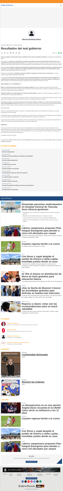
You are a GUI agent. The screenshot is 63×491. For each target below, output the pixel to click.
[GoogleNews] (34, 481)
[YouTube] (28, 481)
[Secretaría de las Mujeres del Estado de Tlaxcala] (3, 343)
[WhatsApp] (8, 53)
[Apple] (37, 481)
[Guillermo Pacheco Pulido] (3, 336)
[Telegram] (10, 53)
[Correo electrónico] (13, 53)
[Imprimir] (19, 53)
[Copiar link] (16, 53)
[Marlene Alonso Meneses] (3, 324)
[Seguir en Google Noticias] (61, 53)
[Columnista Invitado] (3, 330)
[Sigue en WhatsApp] (59, 53)
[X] (5, 53)
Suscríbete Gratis (31, 461)
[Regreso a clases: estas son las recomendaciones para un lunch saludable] (11, 308)
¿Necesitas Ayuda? (31, 478)
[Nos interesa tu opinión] (31, 470)
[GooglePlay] (40, 481)
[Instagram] (31, 481)
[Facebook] (2, 53)
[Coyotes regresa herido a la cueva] (11, 246)
